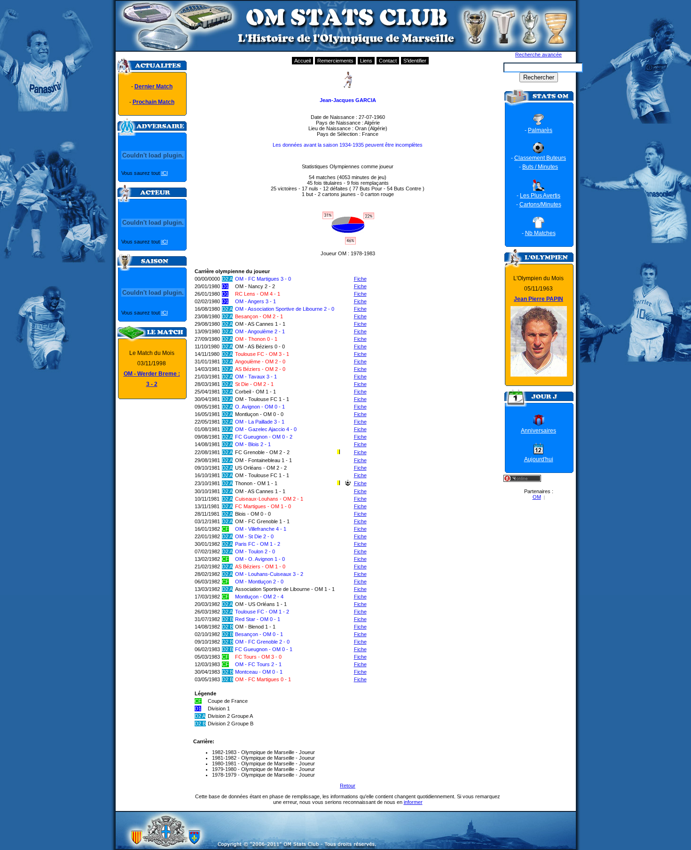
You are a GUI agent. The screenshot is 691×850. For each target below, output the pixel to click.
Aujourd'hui (538, 459)
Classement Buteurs (540, 158)
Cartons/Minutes (540, 204)
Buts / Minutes (540, 167)
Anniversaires (538, 430)
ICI (164, 173)
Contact (388, 60)
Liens (366, 60)
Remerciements (335, 60)
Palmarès (540, 130)
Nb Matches (540, 233)
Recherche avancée (538, 54)
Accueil (302, 60)
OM (537, 497)
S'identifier (414, 60)
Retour (347, 785)
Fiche (360, 279)
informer (413, 802)
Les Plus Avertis (540, 195)
